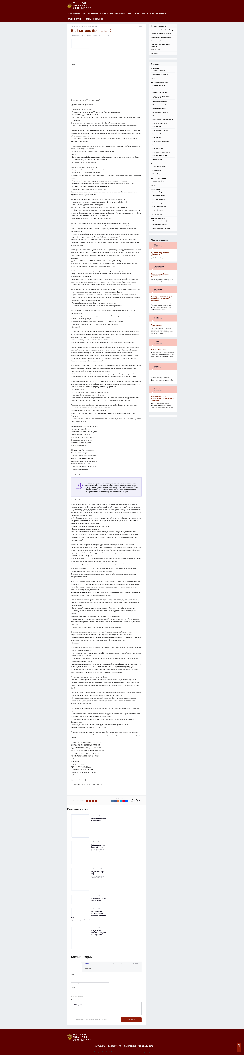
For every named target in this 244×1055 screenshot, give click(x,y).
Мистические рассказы (120, 13)
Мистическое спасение (160, 116)
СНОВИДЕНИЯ (139, 13)
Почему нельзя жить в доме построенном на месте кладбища (162, 298)
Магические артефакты (160, 74)
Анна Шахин (156, 170)
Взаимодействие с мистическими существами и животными (162, 398)
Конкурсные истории (159, 101)
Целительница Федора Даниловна (160, 254)
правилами (91, 1021)
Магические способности (161, 105)
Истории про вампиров (160, 92)
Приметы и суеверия (159, 123)
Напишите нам (114, 1046)
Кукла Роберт (155, 49)
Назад (140, 26)
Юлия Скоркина (157, 174)
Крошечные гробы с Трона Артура (162, 30)
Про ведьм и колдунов (160, 130)
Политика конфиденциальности (138, 1046)
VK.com (90, 801)
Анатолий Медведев (159, 166)
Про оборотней (157, 148)
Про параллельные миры (161, 152)
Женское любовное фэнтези (162, 221)
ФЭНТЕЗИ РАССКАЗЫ (76, 13)
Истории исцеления (159, 89)
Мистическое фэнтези (159, 224)
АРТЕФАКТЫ (161, 13)
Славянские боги (158, 181)
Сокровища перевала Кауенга (161, 33)
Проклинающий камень (158, 41)
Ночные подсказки (158, 199)
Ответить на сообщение (119, 963)
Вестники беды (157, 192)
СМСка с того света (158, 349)
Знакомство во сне (158, 195)
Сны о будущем (157, 210)
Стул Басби (154, 53)
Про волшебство (158, 134)
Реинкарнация (157, 159)
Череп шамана (156, 325)
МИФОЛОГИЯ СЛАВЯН (94, 19)
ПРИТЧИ (150, 13)
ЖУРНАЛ (153, 79)
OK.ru (96, 801)
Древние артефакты (159, 70)
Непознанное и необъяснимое (162, 119)
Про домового (157, 145)
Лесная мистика (157, 374)
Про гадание (156, 137)
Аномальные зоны (158, 85)
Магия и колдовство (159, 108)
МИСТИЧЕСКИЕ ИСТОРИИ (97, 13)
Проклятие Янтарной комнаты (161, 37)
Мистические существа (160, 112)
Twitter (93, 801)
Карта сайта (100, 1046)
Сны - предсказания (159, 206)
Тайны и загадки (75, 19)
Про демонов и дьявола (160, 141)
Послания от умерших (159, 203)
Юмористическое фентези (161, 228)
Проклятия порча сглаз (160, 155)
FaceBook (87, 801)
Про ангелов (156, 126)
